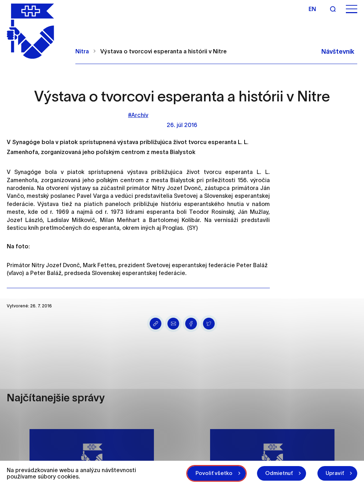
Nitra (82, 51)
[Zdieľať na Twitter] (208, 323)
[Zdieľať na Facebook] (191, 323)
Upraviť (335, 473)
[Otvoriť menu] (351, 9)
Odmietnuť (279, 473)
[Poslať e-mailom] (173, 323)
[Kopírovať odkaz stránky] (155, 323)
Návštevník (337, 51)
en (312, 9)
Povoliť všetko (214, 473)
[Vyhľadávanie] (332, 9)
